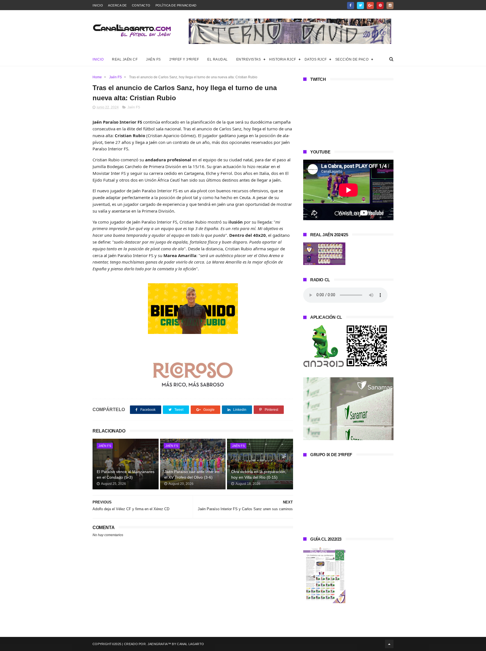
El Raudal (217, 59)
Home (97, 77)
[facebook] (350, 5)
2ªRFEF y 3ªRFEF (184, 59)
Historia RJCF (282, 59)
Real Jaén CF (125, 59)
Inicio (98, 5)
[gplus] (370, 5)
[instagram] (389, 5)
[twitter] (360, 5)
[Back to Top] (389, 644)
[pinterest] (380, 5)
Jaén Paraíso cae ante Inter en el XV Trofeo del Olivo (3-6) (191, 474)
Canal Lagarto (190, 644)
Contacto (141, 5)
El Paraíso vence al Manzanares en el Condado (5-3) (125, 474)
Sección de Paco (352, 59)
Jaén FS (153, 59)
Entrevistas (248, 59)
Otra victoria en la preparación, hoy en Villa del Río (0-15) (258, 474)
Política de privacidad (176, 5)
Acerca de (117, 5)
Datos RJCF (316, 59)
